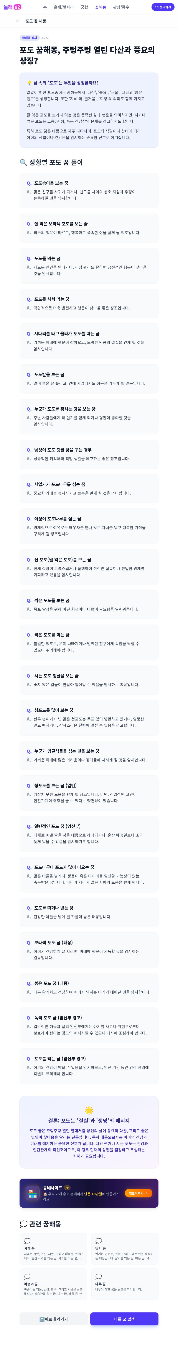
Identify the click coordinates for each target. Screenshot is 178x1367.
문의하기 (165, 7)
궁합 (84, 7)
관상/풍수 (121, 7)
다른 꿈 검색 (124, 1319)
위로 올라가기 (53, 1319)
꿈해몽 (100, 7)
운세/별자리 (64, 7)
